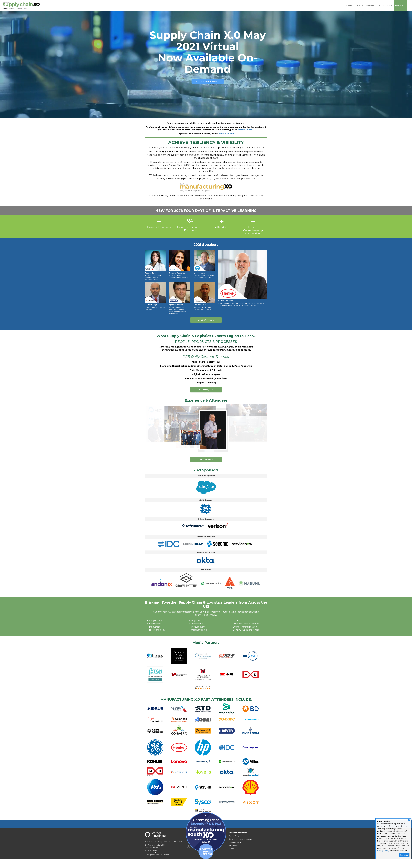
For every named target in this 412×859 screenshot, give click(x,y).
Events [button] (389, 5)
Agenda (360, 5)
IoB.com (380, 5)
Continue (404, 855)
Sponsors (370, 5)
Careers (231, 849)
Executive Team (235, 842)
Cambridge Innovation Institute (240, 839)
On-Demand (400, 5)
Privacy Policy (383, 851)
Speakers (350, 5)
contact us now (245, 130)
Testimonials (233, 846)
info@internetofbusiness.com (158, 855)
